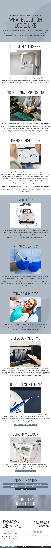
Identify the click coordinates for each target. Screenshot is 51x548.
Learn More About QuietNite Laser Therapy (25, 424)
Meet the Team (14, 486)
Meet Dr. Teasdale (36, 484)
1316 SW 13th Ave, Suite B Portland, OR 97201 (42, 526)
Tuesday (4, 535)
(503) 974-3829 (41, 522)
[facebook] (34, 531)
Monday (4, 533)
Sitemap (40, 535)
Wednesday (5, 536)
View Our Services (25, 489)
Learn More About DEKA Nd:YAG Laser (25, 471)
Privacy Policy (46, 535)
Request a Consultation (25, 507)
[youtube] (41, 531)
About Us (14, 484)
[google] (38, 531)
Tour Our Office (36, 486)
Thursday (4, 538)
